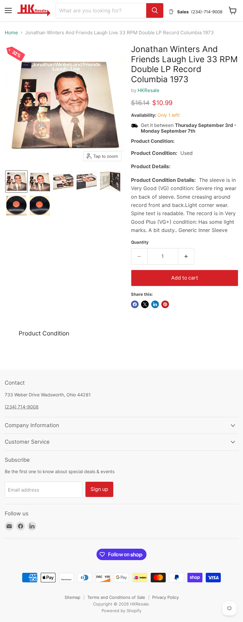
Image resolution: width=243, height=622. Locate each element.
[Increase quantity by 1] (186, 256)
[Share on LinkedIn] (155, 304)
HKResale (148, 90)
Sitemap (72, 597)
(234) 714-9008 (22, 406)
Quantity (140, 242)
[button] (16, 181)
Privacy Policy (165, 597)
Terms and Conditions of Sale (116, 597)
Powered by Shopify (121, 610)
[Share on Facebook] (135, 304)
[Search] (154, 10)
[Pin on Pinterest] (165, 304)
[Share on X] (145, 304)
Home (11, 32)
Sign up (99, 489)
